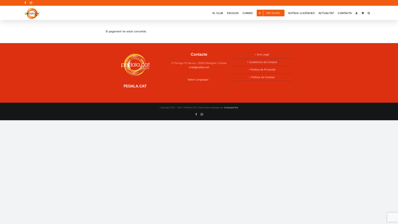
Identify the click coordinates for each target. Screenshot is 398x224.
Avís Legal (263, 54)
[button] (369, 13)
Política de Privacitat (263, 69)
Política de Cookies (263, 77)
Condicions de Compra (263, 62)
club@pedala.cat (199, 67)
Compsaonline (231, 107)
